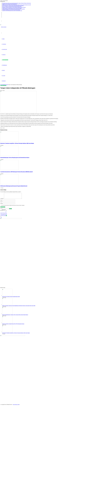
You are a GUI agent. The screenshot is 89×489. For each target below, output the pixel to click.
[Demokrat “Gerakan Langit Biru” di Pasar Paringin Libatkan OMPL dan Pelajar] (9, 141)
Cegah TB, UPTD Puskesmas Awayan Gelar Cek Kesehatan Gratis (12, 10)
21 (4, 214)
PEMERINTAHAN (5, 84)
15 (5, 213)
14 (4, 213)
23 (6, 214)
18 (1, 214)
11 (1, 213)
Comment (2, 198)
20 (3, 214)
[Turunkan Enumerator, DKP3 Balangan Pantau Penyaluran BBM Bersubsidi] (9, 169)
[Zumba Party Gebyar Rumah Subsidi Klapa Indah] (7, 295)
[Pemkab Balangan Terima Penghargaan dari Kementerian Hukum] (9, 155)
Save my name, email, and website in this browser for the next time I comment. (13, 205)
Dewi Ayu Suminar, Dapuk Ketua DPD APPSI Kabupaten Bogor (11, 6)
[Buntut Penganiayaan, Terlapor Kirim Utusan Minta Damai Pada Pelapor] (7, 313)
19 (2, 214)
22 (5, 214)
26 (2, 215)
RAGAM (3, 75)
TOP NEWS (4, 44)
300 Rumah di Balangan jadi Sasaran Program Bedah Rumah (11, 9)
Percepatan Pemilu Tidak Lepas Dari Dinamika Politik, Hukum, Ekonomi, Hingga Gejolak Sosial (16, 3)
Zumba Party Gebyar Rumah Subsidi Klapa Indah (11, 296)
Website (1, 203)
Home (1, 84)
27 (3, 215)
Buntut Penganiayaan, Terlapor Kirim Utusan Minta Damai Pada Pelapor (13, 5)
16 (6, 213)
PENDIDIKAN (4, 65)
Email (1, 201)
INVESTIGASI (4, 49)
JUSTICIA (3, 54)
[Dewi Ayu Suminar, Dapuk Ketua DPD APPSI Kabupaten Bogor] (7, 322)
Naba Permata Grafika (16, 404)
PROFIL (3, 70)
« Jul (1, 217)
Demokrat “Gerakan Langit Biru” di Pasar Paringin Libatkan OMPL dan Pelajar (14, 7)
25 (1, 215)
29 (5, 215)
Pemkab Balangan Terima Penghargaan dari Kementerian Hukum (11, 8)
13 (3, 213)
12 (2, 213)
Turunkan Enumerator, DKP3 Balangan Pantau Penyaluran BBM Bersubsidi (16, 171)
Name (1, 200)
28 (4, 215)
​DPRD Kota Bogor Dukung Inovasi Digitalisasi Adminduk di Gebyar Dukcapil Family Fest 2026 (16, 4)
